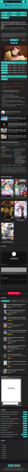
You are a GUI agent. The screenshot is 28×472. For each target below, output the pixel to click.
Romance (9, 165)
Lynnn (8, 27)
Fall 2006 (4, 447)
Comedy (12, 305)
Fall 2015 (4, 457)
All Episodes (14, 40)
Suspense (9, 341)
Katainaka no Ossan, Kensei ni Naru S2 (16, 369)
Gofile (19, 65)
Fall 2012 (4, 451)
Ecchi (19, 331)
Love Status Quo (18, 355)
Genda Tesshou (19, 157)
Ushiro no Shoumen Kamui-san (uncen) (16, 304)
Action (12, 311)
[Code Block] (14, 273)
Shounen (15, 313)
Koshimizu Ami (18, 160)
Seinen (14, 165)
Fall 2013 (4, 453)
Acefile (9, 65)
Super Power (17, 326)
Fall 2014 (4, 455)
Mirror (23, 65)
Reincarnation (10, 313)
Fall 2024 (20, 152)
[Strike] (7, 273)
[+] (18, 273)
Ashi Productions (21, 149)
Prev (5, 40)
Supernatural (19, 305)
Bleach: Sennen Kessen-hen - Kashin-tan (16, 317)
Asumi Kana (20, 156)
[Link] (15, 273)
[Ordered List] (9, 273)
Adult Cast (4, 165)
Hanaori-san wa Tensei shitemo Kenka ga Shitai (16, 362)
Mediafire (15, 65)
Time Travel (14, 341)
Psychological (22, 340)
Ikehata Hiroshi (9, 156)
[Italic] (4, 273)
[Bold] (2, 273)
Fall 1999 (4, 445)
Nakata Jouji (21, 161)
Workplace (19, 165)
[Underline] (5, 273)
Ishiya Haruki (19, 159)
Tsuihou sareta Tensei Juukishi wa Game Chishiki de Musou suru (16, 346)
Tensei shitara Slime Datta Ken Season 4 (16, 310)
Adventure (15, 318)
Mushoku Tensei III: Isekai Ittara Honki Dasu (17, 330)
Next (23, 40)
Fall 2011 (4, 449)
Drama (22, 324)
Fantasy (18, 311)
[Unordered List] (10, 273)
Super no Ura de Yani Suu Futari (14, 354)
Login (25, 264)
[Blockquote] (12, 273)
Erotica (15, 305)
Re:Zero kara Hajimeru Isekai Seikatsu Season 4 (15, 338)
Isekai (21, 311)
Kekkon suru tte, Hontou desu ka (13, 111)
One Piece (9, 323)
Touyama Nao (21, 162)
